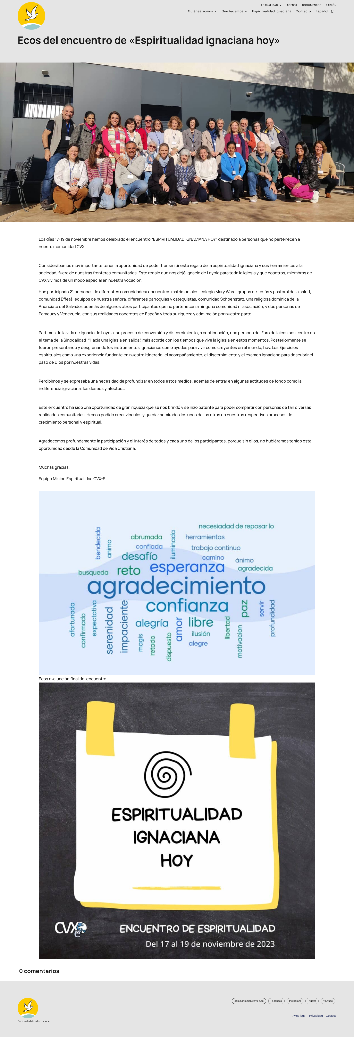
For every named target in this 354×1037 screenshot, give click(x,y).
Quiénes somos (200, 11)
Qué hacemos (233, 11)
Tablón (331, 5)
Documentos (311, 5)
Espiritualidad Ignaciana (271, 11)
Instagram (295, 1001)
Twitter (312, 1001)
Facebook (276, 1001)
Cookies (331, 1016)
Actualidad (269, 5)
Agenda (292, 5)
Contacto (303, 11)
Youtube (328, 1001)
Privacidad (315, 1016)
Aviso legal (299, 1016)
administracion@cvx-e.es (249, 1001)
